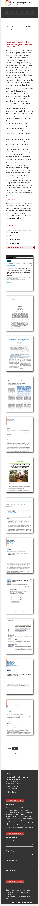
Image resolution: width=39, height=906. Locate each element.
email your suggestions (25, 827)
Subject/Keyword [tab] (14, 236)
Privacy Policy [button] (10, 897)
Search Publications (15, 881)
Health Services (12, 518)
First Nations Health (14, 278)
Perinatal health (12, 641)
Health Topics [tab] (13, 232)
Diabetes (10, 283)
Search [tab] (11, 225)
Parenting (10, 313)
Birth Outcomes (12, 644)
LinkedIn (19, 903)
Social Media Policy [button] (24, 897)
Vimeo (22, 903)
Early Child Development (15, 281)
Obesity (9, 361)
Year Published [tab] (14, 243)
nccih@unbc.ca (11, 792)
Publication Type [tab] (14, 240)
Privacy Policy (15, 218)
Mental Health (12, 677)
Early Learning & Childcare (16, 477)
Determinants (12, 717)
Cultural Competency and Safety (18, 556)
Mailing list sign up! (15, 833)
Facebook (16, 903)
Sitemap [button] (9, 899)
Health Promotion (13, 356)
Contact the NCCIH (15, 800)
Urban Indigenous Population (17, 604)
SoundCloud (28, 903)
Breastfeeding (12, 730)
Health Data (11, 679)
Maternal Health (12, 276)
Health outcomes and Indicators (18, 687)
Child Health (11, 273)
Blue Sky (13, 903)
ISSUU (31, 903)
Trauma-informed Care (15, 563)
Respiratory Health (13, 727)
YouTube (25, 903)
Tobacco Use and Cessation (16, 440)
